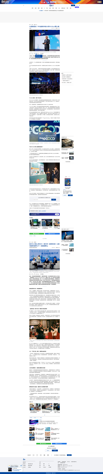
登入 (36, 56)
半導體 (41, 417)
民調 (56, 8)
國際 (38, 8)
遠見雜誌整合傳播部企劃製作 (33, 247)
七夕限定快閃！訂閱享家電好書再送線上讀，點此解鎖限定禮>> (54, 10)
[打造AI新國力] (68, 182)
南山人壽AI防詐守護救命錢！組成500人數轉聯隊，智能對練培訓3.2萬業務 (67, 192)
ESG (59, 8)
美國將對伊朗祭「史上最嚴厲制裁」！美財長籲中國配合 (39, 429)
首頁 (29, 24)
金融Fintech (35, 24)
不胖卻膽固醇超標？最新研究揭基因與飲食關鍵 (55, 434)
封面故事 (64, 189)
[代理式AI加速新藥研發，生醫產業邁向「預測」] (47, 439)
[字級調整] (38, 53)
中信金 (34, 235)
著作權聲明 (59, 468)
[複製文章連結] (34, 53)
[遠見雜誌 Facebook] (37, 455)
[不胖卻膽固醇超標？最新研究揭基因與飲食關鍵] (47, 434)
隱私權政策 (63, 468)
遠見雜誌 (59, 461)
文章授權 (24, 465)
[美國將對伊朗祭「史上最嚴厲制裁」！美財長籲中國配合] (32, 429)
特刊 (69, 176)
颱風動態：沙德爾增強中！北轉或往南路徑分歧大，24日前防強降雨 (55, 429)
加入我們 (24, 467)
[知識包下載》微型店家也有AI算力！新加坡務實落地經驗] (10, 469)
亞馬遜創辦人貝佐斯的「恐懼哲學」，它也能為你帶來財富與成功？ (39, 439)
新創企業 (35, 417)
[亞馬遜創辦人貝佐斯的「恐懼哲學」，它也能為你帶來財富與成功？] (32, 439)
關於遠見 (24, 463)
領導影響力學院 (62, 462)
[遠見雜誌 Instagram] (41, 455)
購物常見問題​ (30, 465)
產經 (50, 8)
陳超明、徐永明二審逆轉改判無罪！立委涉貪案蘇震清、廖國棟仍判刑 (39, 434)
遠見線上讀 (63, 8)
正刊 (66, 176)
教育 (53, 8)
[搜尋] (79, 5)
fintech (31, 235)
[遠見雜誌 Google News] (48, 455)
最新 (32, 8)
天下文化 (68, 461)
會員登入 (48, 450)
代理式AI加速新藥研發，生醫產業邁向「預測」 (55, 439)
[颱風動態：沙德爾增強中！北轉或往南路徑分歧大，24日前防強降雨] (47, 429)
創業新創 (35, 242)
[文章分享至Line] (30, 53)
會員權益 (29, 467)
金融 (41, 8)
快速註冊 (55, 450)
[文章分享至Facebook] (32, 53)
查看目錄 (65, 195)
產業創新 (31, 417)
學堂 (67, 8)
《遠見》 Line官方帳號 (42, 210)
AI (44, 8)
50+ (58, 462)
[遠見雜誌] (51, 5)
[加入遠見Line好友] (33, 455)
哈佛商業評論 (64, 461)
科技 (47, 8)
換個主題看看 (68, 161)
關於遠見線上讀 (30, 463)
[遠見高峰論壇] (5, 2)
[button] (58, 223)
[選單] (23, 5)
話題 (35, 8)
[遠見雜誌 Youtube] (44, 455)
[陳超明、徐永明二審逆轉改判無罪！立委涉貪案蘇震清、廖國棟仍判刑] (32, 434)
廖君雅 (30, 28)
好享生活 (52, 432)
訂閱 (73, 5)
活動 (70, 8)
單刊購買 (70, 195)
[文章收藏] (36, 53)
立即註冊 (69, 455)
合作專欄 (50, 467)
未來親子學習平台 (73, 461)
